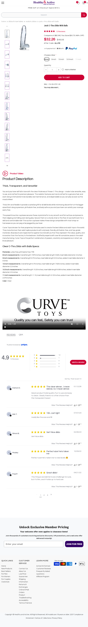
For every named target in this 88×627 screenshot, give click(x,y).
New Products (6, 569)
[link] (54, 31)
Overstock (5, 582)
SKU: (46, 84)
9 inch (53, 59)
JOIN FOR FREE (74, 544)
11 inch (78, 59)
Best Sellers (6, 571)
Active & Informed (43, 566)
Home (3, 21)
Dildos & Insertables (15, 21)
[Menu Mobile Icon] (2, 2)
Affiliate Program (42, 576)
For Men (4, 574)
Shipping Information (23, 580)
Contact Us (23, 569)
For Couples (5, 579)
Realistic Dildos (31, 21)
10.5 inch (69, 59)
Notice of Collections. (43, 618)
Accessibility (23, 600)
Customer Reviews (43, 569)
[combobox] (73, 379)
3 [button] (47, 495)
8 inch (46, 59)
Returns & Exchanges (23, 586)
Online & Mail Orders (24, 591)
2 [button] (44, 495)
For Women (5, 576)
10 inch (61, 59)
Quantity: (47, 65)
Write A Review (78, 362)
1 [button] (40, 495)
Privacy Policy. (57, 618)
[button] (47, 355)
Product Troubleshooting (25, 596)
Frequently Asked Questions (43, 572)
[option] (24, 37)
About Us (22, 571)
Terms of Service (25, 603)
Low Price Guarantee (23, 575)
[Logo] (44, 2)
